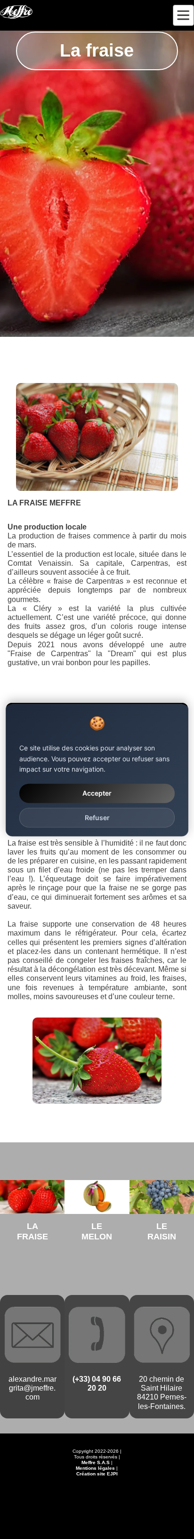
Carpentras (149, 563)
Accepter (97, 793)
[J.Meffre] (16, 12)
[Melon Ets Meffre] (97, 1197)
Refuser (97, 817)
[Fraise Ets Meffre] (32, 1197)
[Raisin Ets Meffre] (161, 1197)
